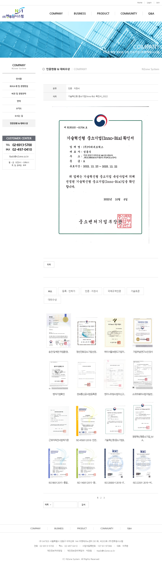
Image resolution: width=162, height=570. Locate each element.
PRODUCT (103, 13)
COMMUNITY (129, 13)
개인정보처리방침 (54, 550)
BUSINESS (80, 13)
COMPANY (56, 13)
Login (149, 3)
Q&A (151, 13)
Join (158, 3)
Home (139, 3)
